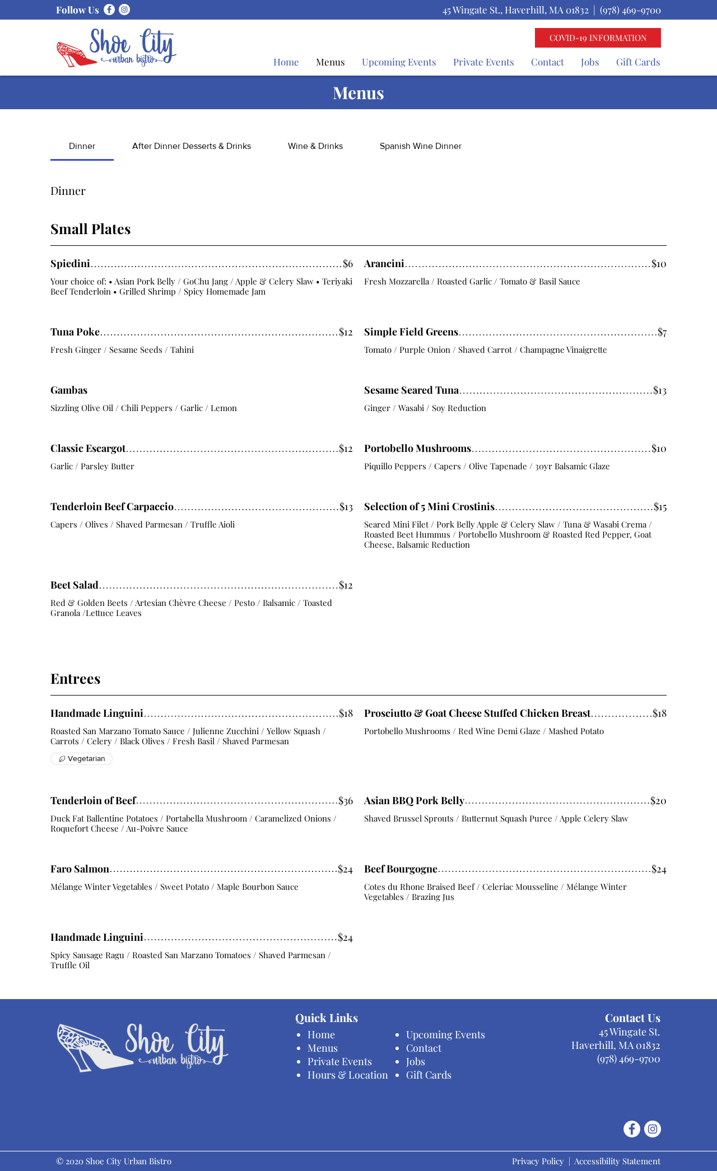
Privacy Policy (538, 1161)
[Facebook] (109, 9)
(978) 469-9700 (630, 9)
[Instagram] (124, 9)
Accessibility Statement (617, 1161)
